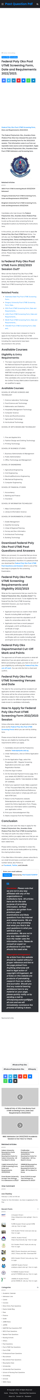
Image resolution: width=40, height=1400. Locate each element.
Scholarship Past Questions (12, 1369)
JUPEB (5, 1325)
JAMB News (7, 1322)
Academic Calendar (9, 1293)
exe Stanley (7, 1194)
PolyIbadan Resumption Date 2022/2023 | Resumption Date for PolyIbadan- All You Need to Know (29, 1155)
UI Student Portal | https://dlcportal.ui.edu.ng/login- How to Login (24, 1217)
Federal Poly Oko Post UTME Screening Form (18, 127)
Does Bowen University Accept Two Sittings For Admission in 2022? (10, 1178)
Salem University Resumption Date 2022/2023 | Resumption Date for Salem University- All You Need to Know (9, 1155)
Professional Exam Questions (12, 1353)
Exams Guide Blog (9, 1309)
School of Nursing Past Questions (14, 1372)
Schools (5, 1379)
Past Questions (8, 1344)
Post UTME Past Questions (12, 1347)
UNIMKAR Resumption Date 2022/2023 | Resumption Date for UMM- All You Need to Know (29, 1168)
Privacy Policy (13, 1393)
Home (5, 53)
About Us (12, 1396)
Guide (5, 1318)
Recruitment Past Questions (12, 1360)
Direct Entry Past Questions (12, 1306)
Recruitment (7, 1356)
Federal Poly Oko (20, 1065)
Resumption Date (8, 1363)
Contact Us (19, 1396)
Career (5, 1299)
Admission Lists (8, 1296)
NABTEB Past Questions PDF (12, 1328)
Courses (5, 1303)
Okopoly (32, 1069)
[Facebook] (5, 1076)
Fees (4, 1312)
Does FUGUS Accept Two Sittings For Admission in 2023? (28, 1178)
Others (5, 1341)
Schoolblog (11, 53)
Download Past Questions (27, 1393)
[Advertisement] (20, 30)
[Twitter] (10, 1076)
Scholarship (6, 1366)
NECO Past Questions (10, 1331)
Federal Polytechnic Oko (14, 1069)
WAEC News (7, 1382)
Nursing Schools (8, 1337)
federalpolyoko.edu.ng (20, 750)
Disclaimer (28, 1396)
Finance (5, 1315)
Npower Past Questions (10, 1334)
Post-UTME (5, 57)
